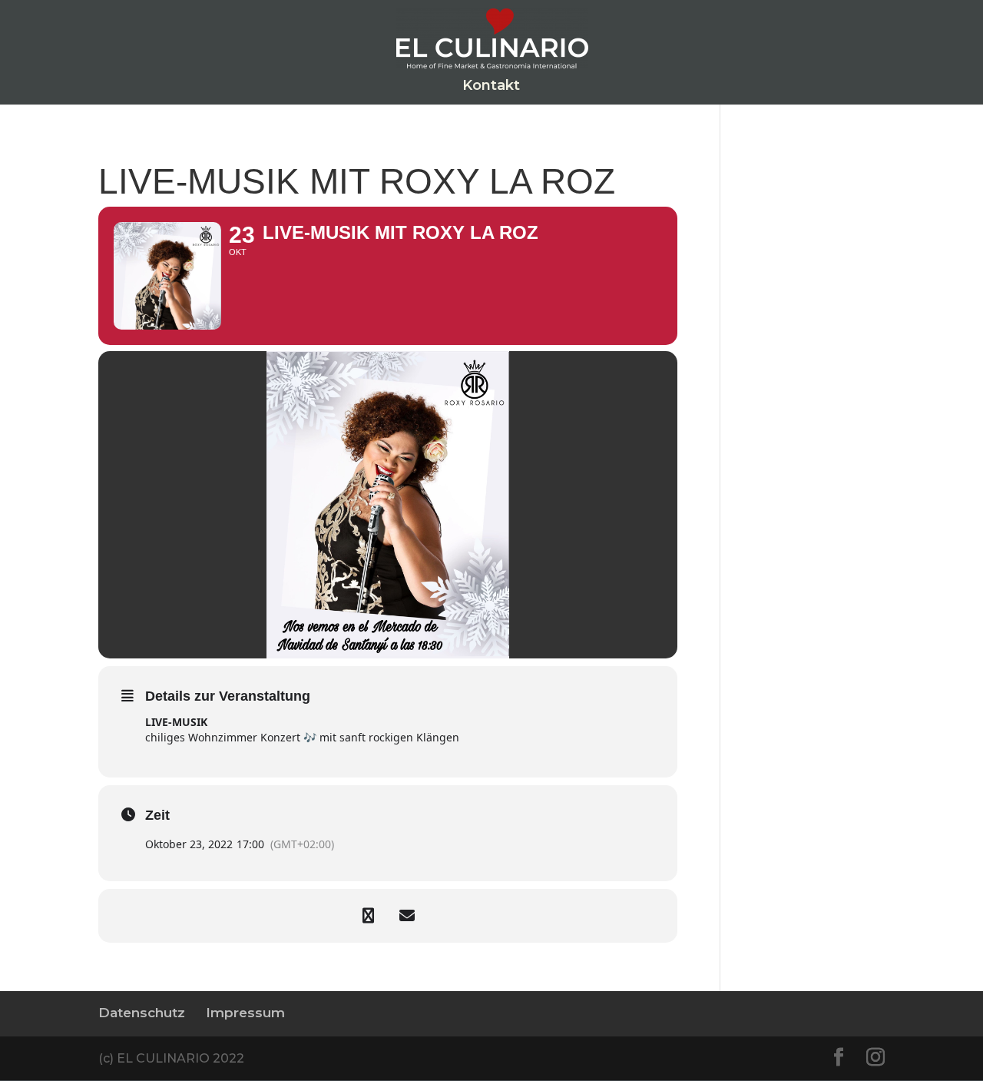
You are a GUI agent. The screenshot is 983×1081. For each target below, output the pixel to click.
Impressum (245, 1012)
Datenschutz (141, 1012)
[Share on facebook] (368, 916)
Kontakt (491, 87)
